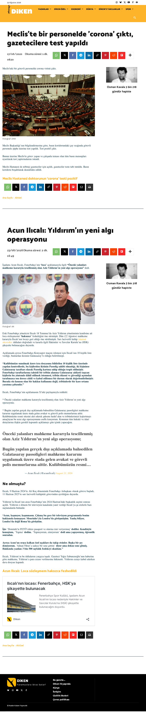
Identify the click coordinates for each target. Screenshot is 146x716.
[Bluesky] (121, 3)
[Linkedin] (89, 55)
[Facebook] (133, 3)
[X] (64, 55)
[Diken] (19, 9)
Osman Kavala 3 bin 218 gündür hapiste (121, 89)
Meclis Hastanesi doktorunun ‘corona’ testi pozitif (39, 178)
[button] (134, 18)
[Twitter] (125, 3)
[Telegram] (80, 55)
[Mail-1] (137, 3)
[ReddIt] (113, 55)
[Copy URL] (97, 55)
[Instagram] (116, 3)
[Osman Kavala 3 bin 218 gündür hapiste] (121, 75)
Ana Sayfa (7, 198)
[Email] (81, 187)
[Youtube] (129, 3)
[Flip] (121, 55)
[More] (130, 55)
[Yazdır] (89, 187)
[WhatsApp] (56, 55)
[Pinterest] (105, 55)
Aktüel (18, 198)
